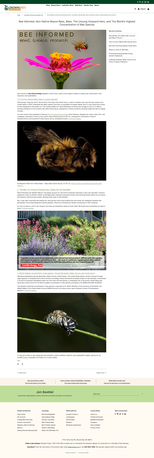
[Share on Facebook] (18, 364)
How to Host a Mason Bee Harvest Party (122, 42)
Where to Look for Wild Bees (118, 50)
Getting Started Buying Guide (27, 430)
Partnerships (70, 420)
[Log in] (138, 9)
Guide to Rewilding (48, 428)
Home (18, 15)
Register (143, 9)
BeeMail (25, 357)
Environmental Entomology (58, 114)
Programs (94, 422)
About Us (94, 414)
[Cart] (148, 9)
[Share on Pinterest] (22, 364)
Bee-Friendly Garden (49, 425)
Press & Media (95, 425)
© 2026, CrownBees (71, 452)
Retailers (69, 422)
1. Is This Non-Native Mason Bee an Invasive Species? (37, 99)
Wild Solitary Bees (48, 422)
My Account (21, 417)
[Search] (134, 9)
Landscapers (70, 417)
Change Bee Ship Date (24, 420)
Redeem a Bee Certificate (26, 425)
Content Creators (72, 414)
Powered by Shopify (83, 452)
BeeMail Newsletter (97, 420)
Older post (22, 373)
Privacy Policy (95, 428)
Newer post (100, 373)
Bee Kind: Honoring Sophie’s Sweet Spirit (123, 46)
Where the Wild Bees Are (50, 430)
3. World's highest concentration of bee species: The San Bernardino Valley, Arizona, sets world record (56, 273)
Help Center (21, 414)
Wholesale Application (73, 425)
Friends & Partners (97, 417)
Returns (19, 428)
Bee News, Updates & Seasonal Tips (33, 15)
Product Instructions (24, 422)
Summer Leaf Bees (48, 420)
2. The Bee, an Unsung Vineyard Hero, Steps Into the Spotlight (43, 190)
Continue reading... (75, 119)
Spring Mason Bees (48, 417)
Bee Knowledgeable (48, 414)
